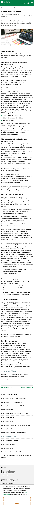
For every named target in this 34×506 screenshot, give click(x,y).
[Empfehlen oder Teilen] (32, 15)
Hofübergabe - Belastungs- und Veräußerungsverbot (15, 425)
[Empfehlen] (29, 15)
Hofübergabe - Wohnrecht (8, 417)
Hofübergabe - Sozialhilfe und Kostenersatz (13, 433)
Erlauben (17, 503)
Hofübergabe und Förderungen (9, 440)
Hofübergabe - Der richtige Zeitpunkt (11, 402)
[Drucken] (25, 15)
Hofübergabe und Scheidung (9, 410)
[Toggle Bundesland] (23, 3)
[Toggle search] (28, 3)
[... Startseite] (5, 3)
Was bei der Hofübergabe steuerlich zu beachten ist (15, 452)
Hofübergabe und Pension (8, 429)
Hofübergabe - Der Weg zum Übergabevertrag (13, 398)
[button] (32, 2)
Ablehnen (17, 499)
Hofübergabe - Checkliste (8, 444)
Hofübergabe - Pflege (7, 421)
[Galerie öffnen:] (17, 37)
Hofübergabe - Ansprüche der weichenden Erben (14, 413)
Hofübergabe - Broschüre (8, 448)
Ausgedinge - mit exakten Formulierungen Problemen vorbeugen (16, 456)
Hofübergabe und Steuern (8, 436)
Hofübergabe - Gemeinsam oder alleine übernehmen (15, 406)
